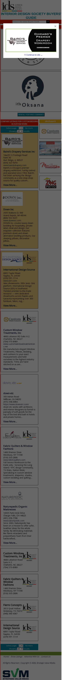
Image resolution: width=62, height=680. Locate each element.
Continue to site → (33, 55)
